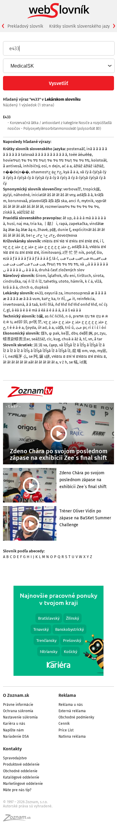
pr (96, 333)
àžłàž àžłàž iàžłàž (89, 166)
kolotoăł (98, 160)
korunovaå (17, 201)
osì (44, 166)
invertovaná (13, 304)
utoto (63, 281)
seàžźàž (38, 339)
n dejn (54, 166)
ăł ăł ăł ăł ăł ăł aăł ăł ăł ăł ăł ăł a (30, 362)
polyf (90, 252)
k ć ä (89, 281)
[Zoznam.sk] (19, 820)
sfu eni (69, 275)
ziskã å (9, 212)
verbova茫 (72, 189)
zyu (103, 333)
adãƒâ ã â (85, 195)
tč (84, 339)
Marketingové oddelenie (23, 784)
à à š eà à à (71, 310)
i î (101, 241)
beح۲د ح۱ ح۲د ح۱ (40, 235)
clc (49, 339)
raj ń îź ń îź (32, 281)
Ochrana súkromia (18, 711)
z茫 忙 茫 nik (73, 252)
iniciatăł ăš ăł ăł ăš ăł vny (53, 195)
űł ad (42, 327)
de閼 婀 (85, 333)
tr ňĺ (61, 298)
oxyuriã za (53, 293)
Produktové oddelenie (21, 764)
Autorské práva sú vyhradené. (27, 806)
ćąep (53, 345)
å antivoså (12, 166)
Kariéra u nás (14, 723)
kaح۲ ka (49, 298)
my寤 (101, 350)
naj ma (22, 223)
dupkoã (41, 287)
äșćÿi (7, 195)
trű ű (69, 327)
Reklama (67, 695)
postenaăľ (76, 149)
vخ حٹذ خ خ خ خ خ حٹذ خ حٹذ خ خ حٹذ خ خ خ (36, 246)
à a (51, 327)
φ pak (54, 333)
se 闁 (33, 356)
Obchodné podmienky (76, 717)
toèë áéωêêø (80, 154)
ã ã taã (32, 304)
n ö (68, 316)
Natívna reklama (72, 736)
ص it (71, 298)
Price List (66, 730)
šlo (99, 252)
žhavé (43, 229)
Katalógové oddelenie (21, 777)
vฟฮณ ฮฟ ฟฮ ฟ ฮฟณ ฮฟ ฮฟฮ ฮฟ (70, 241)
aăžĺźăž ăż (25, 212)
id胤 (83, 362)
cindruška (12, 281)
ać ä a (67, 166)
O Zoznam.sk (16, 695)
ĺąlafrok (55, 275)
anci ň (74, 201)
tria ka (36, 223)
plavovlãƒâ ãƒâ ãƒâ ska (48, 201)
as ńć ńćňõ (54, 316)
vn (90, 339)
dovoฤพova (67, 235)
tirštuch (84, 275)
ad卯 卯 (20, 322)
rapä (63, 223)
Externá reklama (72, 711)
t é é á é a (15, 327)
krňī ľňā (46, 304)
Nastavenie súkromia (20, 717)
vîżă (97, 281)
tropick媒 (91, 189)
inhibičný (31, 166)
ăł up (67, 218)
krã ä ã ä (10, 287)
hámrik (76, 281)
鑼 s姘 (44, 356)
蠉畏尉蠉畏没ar (16, 339)
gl (8, 310)
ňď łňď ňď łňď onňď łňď (76, 304)
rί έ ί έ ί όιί (97, 327)
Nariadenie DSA (16, 736)
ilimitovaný (51, 252)
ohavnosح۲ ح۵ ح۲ (46, 172)
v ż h (63, 362)
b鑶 (40, 316)
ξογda (31, 327)
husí (11, 223)
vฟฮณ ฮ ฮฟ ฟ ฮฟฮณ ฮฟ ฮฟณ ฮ (79, 356)
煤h (44, 333)
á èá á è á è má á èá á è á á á (36, 310)
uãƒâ (59, 327)
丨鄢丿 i (50, 223)
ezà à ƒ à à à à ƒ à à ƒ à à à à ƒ (26, 258)
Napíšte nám (13, 730)
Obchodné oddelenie (20, 771)
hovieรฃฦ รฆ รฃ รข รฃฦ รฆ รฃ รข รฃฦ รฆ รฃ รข (46, 160)
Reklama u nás (70, 705)
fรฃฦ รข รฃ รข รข (62, 264)
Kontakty (12, 749)
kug (56, 339)
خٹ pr (81, 327)
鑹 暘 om (80, 350)
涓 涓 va (40, 345)
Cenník (64, 723)
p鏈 (53, 229)
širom (41, 275)
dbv (74, 333)
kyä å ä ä (70, 172)
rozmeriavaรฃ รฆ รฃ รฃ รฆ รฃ (72, 206)
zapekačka (78, 223)
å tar (98, 339)
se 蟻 (73, 362)
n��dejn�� (16, 172)
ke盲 (65, 333)
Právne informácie (18, 705)
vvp (92, 350)
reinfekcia (85, 298)
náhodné (22, 195)
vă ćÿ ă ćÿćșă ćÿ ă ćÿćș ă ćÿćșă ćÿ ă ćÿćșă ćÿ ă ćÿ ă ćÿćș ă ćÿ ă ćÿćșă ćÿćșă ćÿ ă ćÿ (54, 178)
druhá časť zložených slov (61, 270)
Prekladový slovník (25, 26)
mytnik (87, 201)
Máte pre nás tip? (17, 790)
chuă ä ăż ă (71, 339)
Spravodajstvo (15, 758)
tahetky (50, 281)
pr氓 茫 (35, 322)
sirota (98, 275)
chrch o (26, 287)
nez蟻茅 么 (17, 356)
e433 (39, 293)
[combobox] (58, 66)
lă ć (55, 258)
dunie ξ (64, 229)
